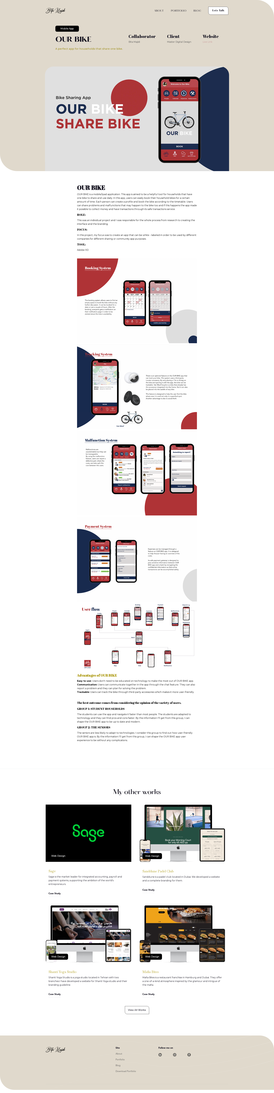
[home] (55, 11)
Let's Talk (218, 10)
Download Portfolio (126, 1071)
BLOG (197, 11)
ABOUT (159, 11)
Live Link (207, 42)
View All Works (137, 1010)
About (119, 1054)
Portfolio (120, 1060)
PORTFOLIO (179, 11)
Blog (118, 1065)
